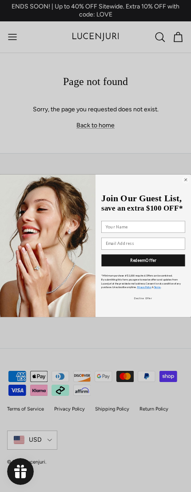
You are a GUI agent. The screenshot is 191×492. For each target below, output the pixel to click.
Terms (157, 287)
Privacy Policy (144, 287)
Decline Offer (143, 298)
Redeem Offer (143, 260)
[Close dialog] (186, 180)
